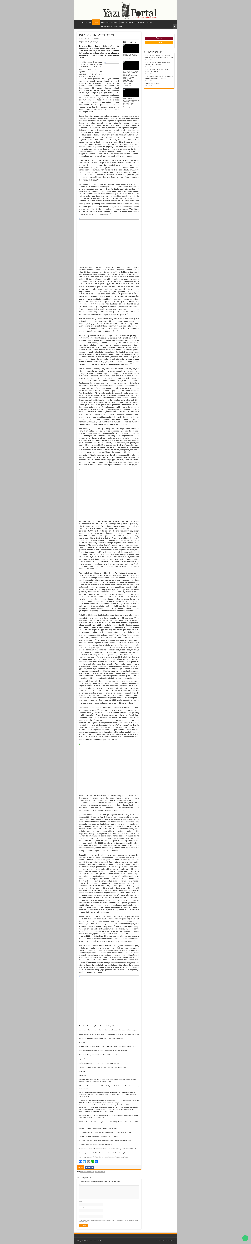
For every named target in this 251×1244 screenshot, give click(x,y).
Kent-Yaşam (114, 22)
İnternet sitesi (82, 1214)
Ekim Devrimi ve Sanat (87, 1171)
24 (79, 1144)
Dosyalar (95, 22)
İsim (80, 1201)
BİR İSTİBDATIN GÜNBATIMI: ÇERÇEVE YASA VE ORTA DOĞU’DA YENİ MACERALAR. (131, 101)
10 (79, 1063)
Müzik (122, 22)
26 (79, 1153)
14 (79, 1079)
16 (79, 1092)
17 (79, 1100)
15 (79, 1086)
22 (79, 1136)
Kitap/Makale (105, 22)
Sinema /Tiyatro (139, 22)
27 (79, 1157)
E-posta (81, 1208)
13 (79, 1075)
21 (79, 1132)
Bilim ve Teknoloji (86, 22)
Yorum (80, 1184)
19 (79, 1122)
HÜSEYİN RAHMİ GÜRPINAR (152, 83)
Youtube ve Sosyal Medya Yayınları (112, 26)
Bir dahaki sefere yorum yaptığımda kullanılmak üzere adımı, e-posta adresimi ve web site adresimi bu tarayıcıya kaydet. (108, 1220)
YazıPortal (169, 1241)
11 (79, 1067)
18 (79, 1115)
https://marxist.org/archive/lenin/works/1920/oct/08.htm (95, 1105)
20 (79, 1128)
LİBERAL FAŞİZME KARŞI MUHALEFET (130, 55)
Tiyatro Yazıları (100, 1171)
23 (79, 1140)
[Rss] (157, 1241)
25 (79, 1149)
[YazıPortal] (125, 10)
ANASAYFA (77, 22)
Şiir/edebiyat (129, 22)
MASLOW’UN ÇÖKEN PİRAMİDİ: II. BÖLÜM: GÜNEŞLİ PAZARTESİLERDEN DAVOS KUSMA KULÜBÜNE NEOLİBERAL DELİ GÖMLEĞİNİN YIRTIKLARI (130, 77)
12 (79, 1071)
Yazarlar (149, 22)
